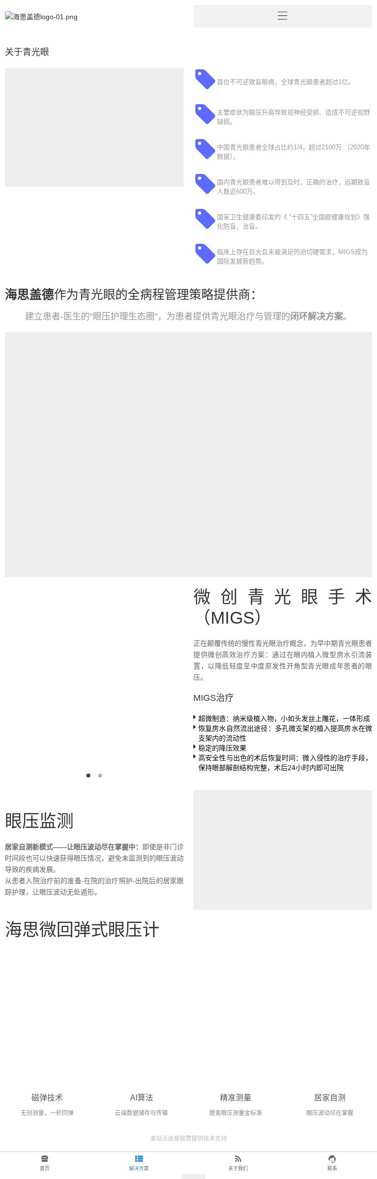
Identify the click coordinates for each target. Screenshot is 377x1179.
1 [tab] (88, 775)
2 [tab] (100, 775)
